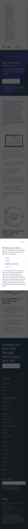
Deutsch (8, 258)
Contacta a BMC (6, 282)
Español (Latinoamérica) (12, 264)
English (7, 261)
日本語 (7, 266)
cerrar (21, 242)
